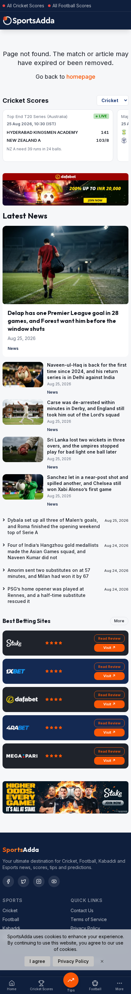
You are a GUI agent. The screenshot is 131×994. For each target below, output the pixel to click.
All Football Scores (71, 5)
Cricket (10, 910)
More (119, 620)
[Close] (102, 961)
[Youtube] (54, 881)
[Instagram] (39, 881)
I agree (37, 961)
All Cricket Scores (25, 5)
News (13, 348)
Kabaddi (11, 928)
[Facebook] (8, 881)
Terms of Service (89, 919)
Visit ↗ (109, 647)
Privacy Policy (85, 928)
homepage (80, 76)
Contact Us (82, 910)
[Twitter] (23, 881)
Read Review (109, 638)
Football (11, 919)
